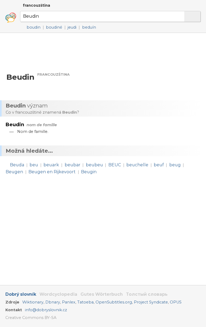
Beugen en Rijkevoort (52, 171)
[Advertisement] (103, 52)
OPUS (176, 302)
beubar (72, 164)
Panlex (68, 302)
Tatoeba (85, 302)
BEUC (114, 164)
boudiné (54, 27)
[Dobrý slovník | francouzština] (10, 17)
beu (34, 164)
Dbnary (52, 302)
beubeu (94, 164)
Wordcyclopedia (58, 294)
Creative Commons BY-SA (30, 317)
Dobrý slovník (20, 294)
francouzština (36, 5)
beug (175, 164)
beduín (89, 27)
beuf (159, 164)
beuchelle (137, 164)
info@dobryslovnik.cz (46, 309)
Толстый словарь (147, 294)
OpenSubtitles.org (113, 302)
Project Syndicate (151, 302)
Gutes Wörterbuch (101, 294)
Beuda (17, 164)
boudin (34, 27)
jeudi (72, 27)
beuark (51, 164)
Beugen (14, 171)
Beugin (89, 171)
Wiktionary (32, 302)
